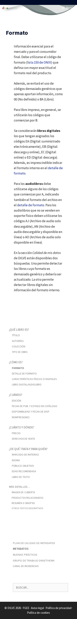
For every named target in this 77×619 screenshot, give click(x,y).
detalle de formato (30, 205)
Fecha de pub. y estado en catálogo (34, 406)
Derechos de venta (23, 438)
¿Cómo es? (16, 362)
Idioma (16, 460)
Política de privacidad (58, 608)
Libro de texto (21, 477)
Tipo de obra (19, 352)
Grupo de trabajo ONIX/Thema (33, 560)
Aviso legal (37, 608)
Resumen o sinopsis (23, 503)
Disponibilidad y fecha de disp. (31, 411)
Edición (16, 400)
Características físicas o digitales (34, 379)
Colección (18, 346)
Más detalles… (19, 486)
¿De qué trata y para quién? (28, 449)
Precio (16, 433)
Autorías (18, 341)
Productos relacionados (27, 497)
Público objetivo (23, 465)
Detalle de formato (24, 373)
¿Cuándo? (15, 395)
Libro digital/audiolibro (26, 384)
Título (16, 335)
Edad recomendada (24, 471)
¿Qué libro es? (19, 329)
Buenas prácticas (25, 554)
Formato (18, 368)
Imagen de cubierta (23, 492)
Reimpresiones (20, 417)
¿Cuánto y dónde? (21, 427)
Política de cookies (38, 612)
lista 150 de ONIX (39, 62)
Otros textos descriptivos (27, 508)
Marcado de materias (25, 454)
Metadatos (21, 549)
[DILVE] (10, 8)
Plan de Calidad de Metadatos (34, 543)
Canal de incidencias (26, 566)
